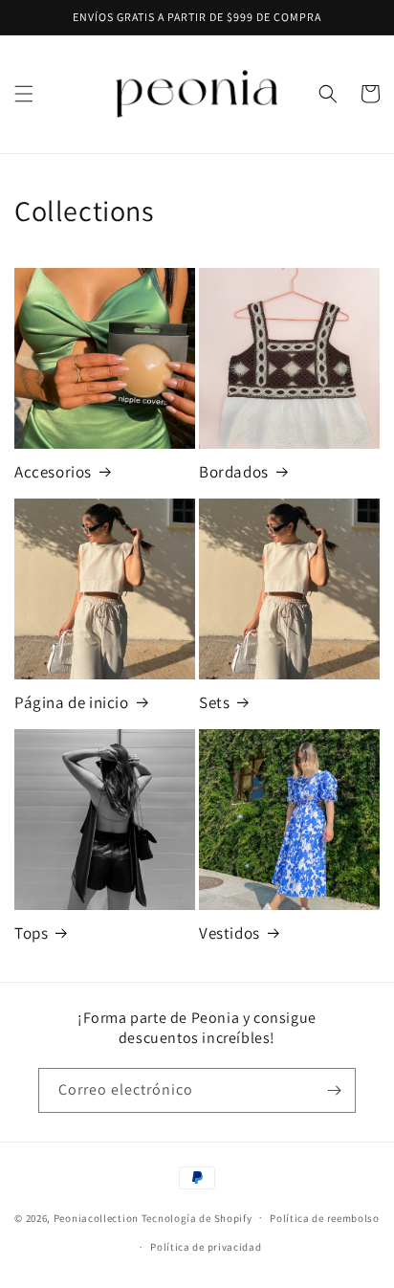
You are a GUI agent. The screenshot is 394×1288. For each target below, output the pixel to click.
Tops (31, 933)
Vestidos (229, 933)
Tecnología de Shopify (197, 1217)
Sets (214, 702)
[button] (24, 94)
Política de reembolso (325, 1218)
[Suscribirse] (334, 1090)
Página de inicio (71, 702)
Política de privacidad (205, 1247)
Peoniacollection (96, 1217)
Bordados (234, 471)
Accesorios (53, 471)
